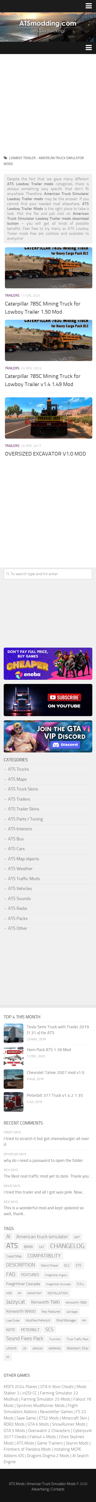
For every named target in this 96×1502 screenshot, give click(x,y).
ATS (12, 1246)
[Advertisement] (48, 104)
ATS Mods (25, 1443)
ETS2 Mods (49, 1418)
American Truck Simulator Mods (51, 1484)
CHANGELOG (67, 1246)
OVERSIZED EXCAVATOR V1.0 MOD (45, 454)
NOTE (10, 1330)
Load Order (13, 1320)
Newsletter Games (56, 1411)
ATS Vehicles (20, 888)
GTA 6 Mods (38, 1424)
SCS (49, 1329)
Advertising (40, 1489)
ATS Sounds (19, 898)
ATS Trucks (18, 769)
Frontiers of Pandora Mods (27, 1449)
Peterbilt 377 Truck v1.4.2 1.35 (55, 1095)
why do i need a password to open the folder (43, 1160)
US (24, 1348)
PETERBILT (30, 1329)
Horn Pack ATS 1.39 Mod (49, 1049)
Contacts (57, 1489)
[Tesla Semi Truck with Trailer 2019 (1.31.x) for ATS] (13, 1033)
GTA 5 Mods (14, 1430)
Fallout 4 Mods (43, 1436)
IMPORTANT (34, 1293)
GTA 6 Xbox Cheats (57, 1386)
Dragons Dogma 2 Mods (48, 1455)
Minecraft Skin (74, 1418)
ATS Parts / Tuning (25, 819)
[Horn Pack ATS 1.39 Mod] (13, 1056)
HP (19, 1293)
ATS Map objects (23, 859)
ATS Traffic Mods (24, 878)
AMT (77, 1237)
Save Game (26, 1418)
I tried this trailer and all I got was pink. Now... (44, 1192)
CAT (41, 1247)
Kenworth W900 (21, 1311)
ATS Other (17, 928)
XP (7, 1357)
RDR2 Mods (14, 1424)
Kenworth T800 (76, 1302)
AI (8, 1236)
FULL (80, 1284)
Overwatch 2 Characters (49, 1430)
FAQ (10, 1274)
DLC (67, 1265)
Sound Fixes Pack (24, 1338)
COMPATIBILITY (44, 1256)
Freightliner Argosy (56, 1275)
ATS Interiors (20, 829)
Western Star (78, 1348)
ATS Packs (18, 918)
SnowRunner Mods (68, 1424)
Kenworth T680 (45, 1302)
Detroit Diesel (49, 1265)
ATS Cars (16, 848)
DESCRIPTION (20, 1265)
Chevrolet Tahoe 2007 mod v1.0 (55, 1072)
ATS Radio (17, 908)
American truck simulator (42, 1236)
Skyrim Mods (77, 1443)
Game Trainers (50, 1443)
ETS (78, 1265)
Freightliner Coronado (58, 1284)
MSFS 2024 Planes (20, 1386)
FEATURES (30, 1274)
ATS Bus (16, 839)
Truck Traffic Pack (78, 1339)
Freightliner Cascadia (23, 1283)
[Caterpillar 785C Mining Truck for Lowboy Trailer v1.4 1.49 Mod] (48, 340)
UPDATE (11, 1348)
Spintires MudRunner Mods (40, 1405)
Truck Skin (55, 1339)
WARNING (54, 1348)
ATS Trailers (19, 799)
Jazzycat (15, 1302)
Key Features (51, 1311)
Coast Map (14, 1256)
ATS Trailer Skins (23, 809)
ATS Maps (17, 779)
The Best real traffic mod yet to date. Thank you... (48, 1176)
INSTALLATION (58, 1293)
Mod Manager (66, 1320)
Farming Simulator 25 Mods (45, 1399)
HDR (9, 1293)
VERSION (37, 1348)
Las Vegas (72, 1311)
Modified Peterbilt (38, 1320)
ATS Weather (20, 868)
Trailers (12, 295)
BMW (28, 1246)
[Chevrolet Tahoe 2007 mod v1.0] (13, 1079)
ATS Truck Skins (23, 789)
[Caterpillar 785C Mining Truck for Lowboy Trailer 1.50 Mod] (48, 267)
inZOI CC (29, 1393)
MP (84, 1320)
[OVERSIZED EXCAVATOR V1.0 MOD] (48, 417)
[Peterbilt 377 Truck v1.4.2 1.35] (13, 1102)
